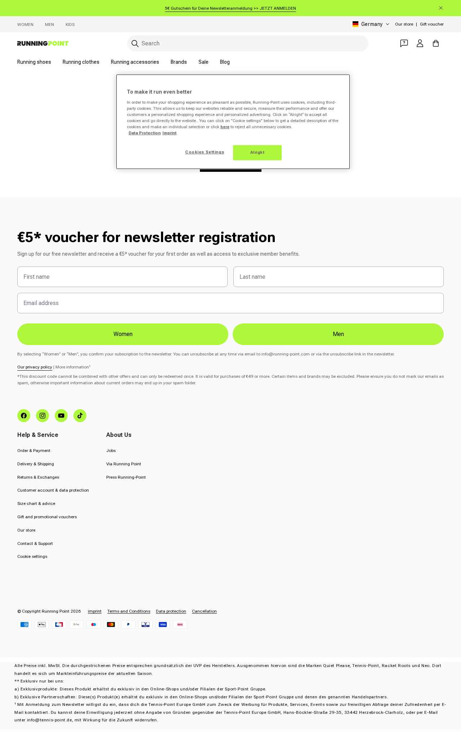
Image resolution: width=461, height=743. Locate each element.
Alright (257, 152)
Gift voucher (432, 24)
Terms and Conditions (128, 611)
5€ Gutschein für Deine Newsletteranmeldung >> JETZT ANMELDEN (230, 8)
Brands (179, 62)
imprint (95, 611)
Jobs (111, 450)
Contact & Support (35, 543)
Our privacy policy (34, 367)
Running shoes (34, 62)
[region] (233, 121)
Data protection (171, 611)
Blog (225, 62)
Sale (203, 62)
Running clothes (81, 62)
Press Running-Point (126, 477)
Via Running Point (123, 463)
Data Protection (145, 132)
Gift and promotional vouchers (47, 516)
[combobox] (247, 43)
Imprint (169, 132)
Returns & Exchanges (38, 477)
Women (25, 24)
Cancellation (204, 611)
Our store (404, 24)
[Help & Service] (404, 43)
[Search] (135, 44)
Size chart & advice (36, 503)
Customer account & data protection (53, 490)
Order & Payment (33, 450)
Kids (70, 24)
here (224, 126)
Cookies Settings (204, 152)
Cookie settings (32, 556)
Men (49, 24)
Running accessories (135, 62)
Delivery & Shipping (35, 463)
